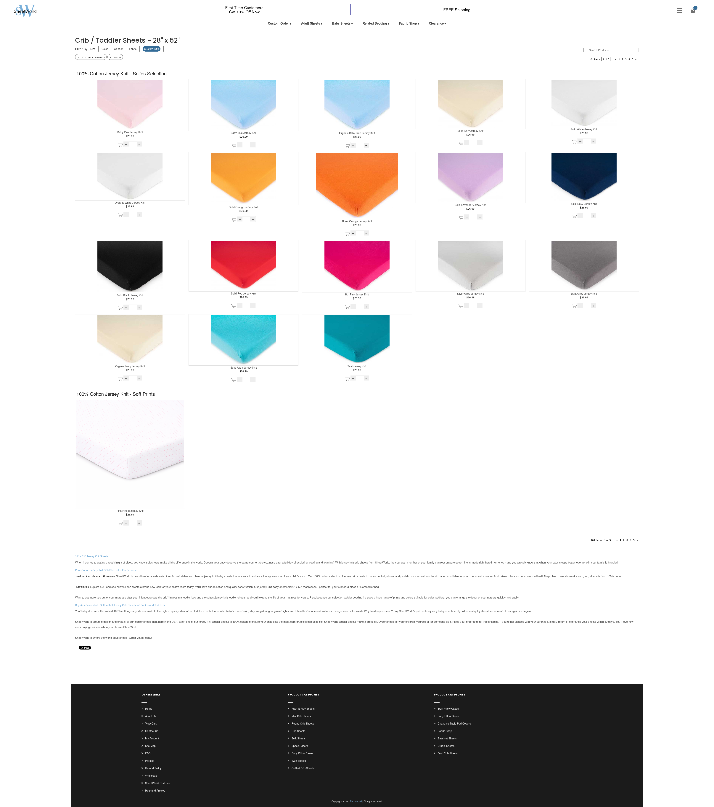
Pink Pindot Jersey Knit (130, 510)
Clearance (436, 23)
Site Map (150, 746)
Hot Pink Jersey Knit (357, 294)
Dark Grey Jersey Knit (584, 293)
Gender (118, 49)
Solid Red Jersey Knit (243, 293)
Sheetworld (356, 801)
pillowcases (108, 576)
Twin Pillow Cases (448, 708)
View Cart (151, 723)
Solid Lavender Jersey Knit (470, 205)
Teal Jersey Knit (357, 366)
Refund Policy (153, 768)
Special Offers (300, 746)
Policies (149, 761)
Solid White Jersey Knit (583, 129)
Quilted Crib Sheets (303, 768)
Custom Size (151, 49)
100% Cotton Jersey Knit (91, 57)
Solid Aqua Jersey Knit (243, 367)
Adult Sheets (310, 23)
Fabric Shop (408, 23)
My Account (152, 738)
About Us (150, 716)
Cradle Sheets (446, 746)
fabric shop (82, 586)
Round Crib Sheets (303, 723)
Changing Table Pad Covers (454, 723)
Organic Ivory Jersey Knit (130, 366)
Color (105, 49)
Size (92, 49)
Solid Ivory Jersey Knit (470, 131)
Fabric (132, 49)
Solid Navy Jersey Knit (584, 204)
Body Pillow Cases (448, 716)
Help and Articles (155, 790)
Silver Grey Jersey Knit (470, 293)
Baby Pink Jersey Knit (130, 132)
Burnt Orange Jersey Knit (357, 221)
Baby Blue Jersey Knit (243, 133)
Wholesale (151, 775)
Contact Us (151, 731)
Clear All (115, 57)
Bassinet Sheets (447, 738)
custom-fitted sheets (88, 576)
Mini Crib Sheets (301, 716)
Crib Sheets (298, 731)
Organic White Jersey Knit (130, 202)
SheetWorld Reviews (157, 783)
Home (148, 708)
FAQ (147, 753)
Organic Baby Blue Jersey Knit (357, 133)
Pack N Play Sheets (303, 708)
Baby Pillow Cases (302, 753)
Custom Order (278, 23)
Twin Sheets (299, 761)
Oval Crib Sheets (448, 753)
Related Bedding (375, 23)
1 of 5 (606, 59)
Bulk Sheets (298, 738)
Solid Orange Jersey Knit (243, 207)
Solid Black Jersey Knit (130, 295)
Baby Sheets (341, 23)
